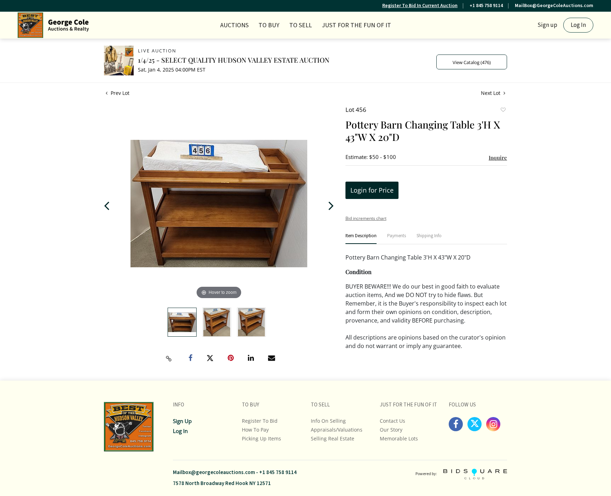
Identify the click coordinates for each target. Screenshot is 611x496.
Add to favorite (503, 110)
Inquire (498, 157)
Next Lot (491, 93)
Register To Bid (260, 420)
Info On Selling (328, 420)
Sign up (547, 25)
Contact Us (392, 420)
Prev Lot (119, 93)
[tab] (361, 238)
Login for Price (372, 190)
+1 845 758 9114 (486, 5)
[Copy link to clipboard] (169, 358)
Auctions (234, 25)
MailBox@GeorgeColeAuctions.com (554, 5)
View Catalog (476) (472, 62)
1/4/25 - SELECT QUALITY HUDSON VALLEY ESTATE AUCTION (234, 59)
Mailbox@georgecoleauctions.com (214, 472)
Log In (578, 25)
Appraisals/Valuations (336, 429)
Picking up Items (261, 438)
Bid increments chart (365, 218)
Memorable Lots (399, 438)
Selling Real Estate (332, 438)
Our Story (391, 429)
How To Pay (255, 429)
